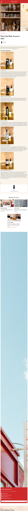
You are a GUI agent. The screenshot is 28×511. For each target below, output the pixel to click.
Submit (25, 501)
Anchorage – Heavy (3, 70)
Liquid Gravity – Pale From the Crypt (6, 96)
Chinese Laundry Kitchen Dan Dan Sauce (6, 170)
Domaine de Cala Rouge (4, 120)
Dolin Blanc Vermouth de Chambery (5, 145)
